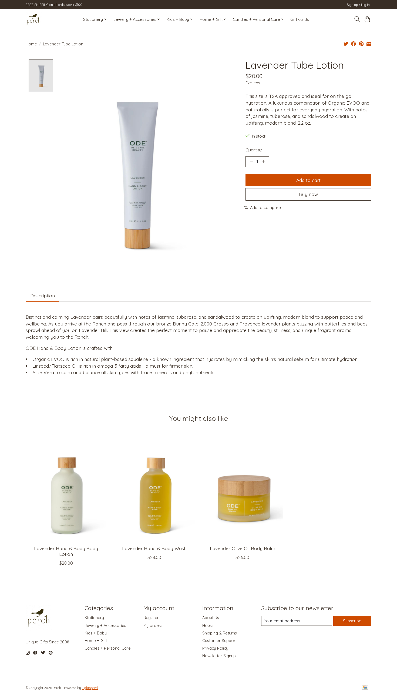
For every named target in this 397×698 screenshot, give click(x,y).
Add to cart (308, 180)
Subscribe (352, 620)
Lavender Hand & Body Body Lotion (66, 551)
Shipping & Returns (219, 633)
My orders (152, 625)
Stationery (94, 617)
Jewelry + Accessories (105, 625)
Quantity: (253, 149)
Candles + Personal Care (108, 648)
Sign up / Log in (358, 5)
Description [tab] (42, 295)
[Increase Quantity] (263, 161)
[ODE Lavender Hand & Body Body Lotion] (66, 487)
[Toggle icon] (357, 19)
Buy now (308, 194)
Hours (207, 625)
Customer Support (219, 640)
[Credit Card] (365, 687)
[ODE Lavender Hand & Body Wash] (154, 487)
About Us (210, 617)
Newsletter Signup (219, 655)
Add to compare (265, 207)
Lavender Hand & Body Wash (154, 548)
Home (31, 43)
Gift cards (299, 19)
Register (151, 617)
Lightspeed (90, 688)
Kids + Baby (96, 633)
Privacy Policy (215, 648)
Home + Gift (96, 640)
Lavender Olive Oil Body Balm (242, 548)
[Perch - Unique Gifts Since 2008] (34, 19)
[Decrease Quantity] (251, 161)
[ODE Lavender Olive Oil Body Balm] (242, 487)
